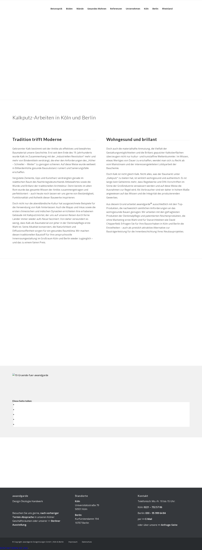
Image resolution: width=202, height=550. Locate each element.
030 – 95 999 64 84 (155, 513)
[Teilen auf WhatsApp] (17, 414)
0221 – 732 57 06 (153, 507)
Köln (77, 501)
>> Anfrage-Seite (167, 525)
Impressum (72, 542)
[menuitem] (56, 8)
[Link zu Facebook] (187, 8)
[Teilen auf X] (17, 409)
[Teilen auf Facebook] (17, 404)
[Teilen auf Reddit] (17, 424)
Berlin (78, 515)
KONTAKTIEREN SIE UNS (14, 548)
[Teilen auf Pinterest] (17, 419)
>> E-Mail (147, 519)
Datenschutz (87, 542)
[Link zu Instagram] (183, 8)
